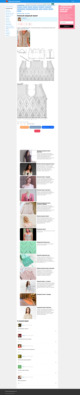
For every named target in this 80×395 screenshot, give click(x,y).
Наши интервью (8, 24)
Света (23, 366)
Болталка (7, 18)
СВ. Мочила (45, 9)
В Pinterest (37, 131)
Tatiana (23, 335)
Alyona (23, 356)
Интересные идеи (9, 8)
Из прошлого (8, 21)
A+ (26, 24)
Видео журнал (8, 11)
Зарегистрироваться (9, 6)
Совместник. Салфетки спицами (10, 28)
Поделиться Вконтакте (35, 127)
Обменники (8, 33)
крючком (22, 121)
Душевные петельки (9, 14)
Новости (7, 30)
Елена (23, 377)
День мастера (41, 7)
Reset (30, 24)
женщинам (26, 121)
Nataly (23, 345)
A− (19, 24)
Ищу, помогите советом (10, 13)
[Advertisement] (27, 142)
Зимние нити (8, 16)
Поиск (72, 1)
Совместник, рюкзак (9, 26)
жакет (18, 121)
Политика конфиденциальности (11, 391)
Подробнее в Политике (46, 3)
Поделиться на (47, 127)
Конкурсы (7, 35)
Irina (23, 325)
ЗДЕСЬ (27, 28)
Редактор (24, 18)
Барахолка (8, 19)
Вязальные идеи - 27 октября (23, 13)
